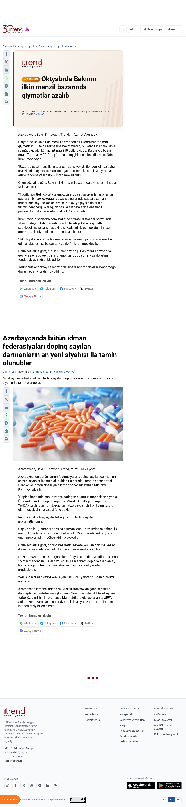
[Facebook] (15, 785)
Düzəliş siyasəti (128, 736)
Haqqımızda (126, 714)
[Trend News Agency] (14, 712)
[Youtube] (31, 785)
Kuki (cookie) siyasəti (166, 734)
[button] (6, 54)
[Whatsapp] (7, 785)
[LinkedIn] (47, 785)
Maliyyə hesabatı (129, 741)
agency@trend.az (13, 760)
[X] (23, 785)
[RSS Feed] (55, 785)
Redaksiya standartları (132, 730)
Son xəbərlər (92, 714)
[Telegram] (39, 785)
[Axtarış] (123, 29)
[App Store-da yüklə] (141, 785)
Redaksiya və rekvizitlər (132, 720)
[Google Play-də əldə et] (169, 785)
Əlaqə (123, 725)
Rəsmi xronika (93, 720)
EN (164, 799)
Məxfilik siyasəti (163, 720)
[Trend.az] (16, 29)
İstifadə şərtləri (162, 714)
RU (178, 799)
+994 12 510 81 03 (13, 756)
